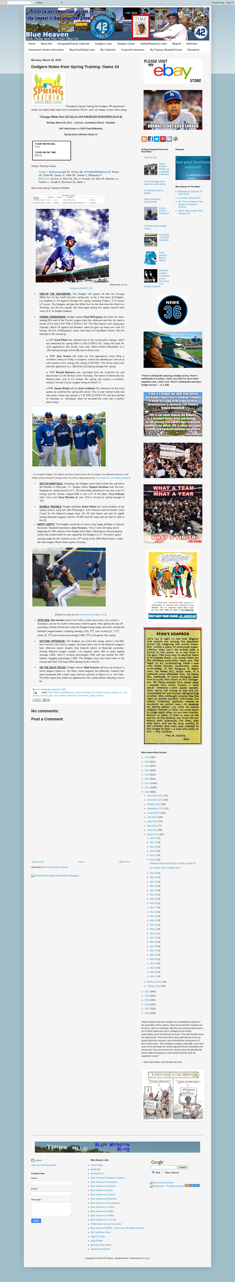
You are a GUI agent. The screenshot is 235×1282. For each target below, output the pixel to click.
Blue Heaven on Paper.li (103, 1194)
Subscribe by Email (100, 1249)
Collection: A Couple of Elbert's (164, 237)
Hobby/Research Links (153, 43)
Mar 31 (154, 838)
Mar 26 (154, 859)
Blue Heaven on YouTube (103, 1220)
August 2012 (153, 813)
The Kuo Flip (150, 157)
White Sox (44, 178)
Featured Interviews (132, 49)
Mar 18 (154, 903)
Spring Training (96, 695)
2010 (147, 996)
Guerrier (107, 692)
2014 (147, 783)
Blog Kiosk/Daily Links (82, 49)
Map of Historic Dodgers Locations (108, 1178)
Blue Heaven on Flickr (102, 1190)
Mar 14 (154, 920)
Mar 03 (154, 968)
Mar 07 (154, 950)
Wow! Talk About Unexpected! (152, 200)
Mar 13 (154, 925)
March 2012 (153, 834)
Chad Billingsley (67, 692)
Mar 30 (154, 842)
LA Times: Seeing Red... (190, 198)
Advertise (191, 43)
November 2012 (155, 800)
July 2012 (152, 817)
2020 (147, 757)
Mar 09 (154, 942)
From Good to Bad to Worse (163, 256)
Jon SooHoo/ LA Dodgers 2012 (92, 614)
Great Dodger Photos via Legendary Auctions (164, 169)
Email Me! (96, 1169)
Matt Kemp (72, 695)
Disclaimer (193, 49)
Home (31, 43)
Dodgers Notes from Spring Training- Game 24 (172, 863)
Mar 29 (154, 847)
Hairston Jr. (117, 692)
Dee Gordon (96, 692)
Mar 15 (154, 916)
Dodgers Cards (126, 43)
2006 (147, 1013)
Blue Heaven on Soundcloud (105, 1203)
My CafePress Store (101, 1232)
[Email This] (34, 700)
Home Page (97, 1165)
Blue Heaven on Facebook (104, 1182)
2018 (147, 766)
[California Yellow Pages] (192, 1186)
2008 (147, 1004)
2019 (147, 762)
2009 (147, 1000)
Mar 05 (154, 959)
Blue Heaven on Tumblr (102, 1207)
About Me (46, 43)
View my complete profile (43, 1165)
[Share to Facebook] (45, 700)
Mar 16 (154, 912)
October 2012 (154, 804)
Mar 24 (154, 877)
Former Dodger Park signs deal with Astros (155, 182)
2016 (147, 774)
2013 (147, 787)
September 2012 (155, 808)
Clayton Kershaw (82, 692)
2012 (147, 792)
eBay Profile (97, 1240)
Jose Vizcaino (46, 695)
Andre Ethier (53, 692)
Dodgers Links (103, 43)
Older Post (124, 862)
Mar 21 (154, 890)
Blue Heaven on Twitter (102, 1215)
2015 (147, 779)
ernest (39, 689)
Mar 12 (154, 929)
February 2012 (154, 982)
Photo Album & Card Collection (106, 1224)
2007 (147, 1008)
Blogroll (176, 43)
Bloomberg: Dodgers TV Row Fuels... (190, 192)
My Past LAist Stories (101, 1245)
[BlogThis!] (38, 700)
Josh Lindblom (60, 695)
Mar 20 (154, 894)
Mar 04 (154, 963)
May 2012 (152, 826)
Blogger (146, 1258)
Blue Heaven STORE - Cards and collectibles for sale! (117, 1228)
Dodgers (43, 172)
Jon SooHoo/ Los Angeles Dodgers (113, 478)
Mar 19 (154, 899)
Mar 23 (154, 881)
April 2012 (152, 830)
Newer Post (38, 862)
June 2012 (152, 821)
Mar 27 (154, 855)
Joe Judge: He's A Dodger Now (164, 868)
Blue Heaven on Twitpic (102, 1211)
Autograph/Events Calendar (73, 43)
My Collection (108, 49)
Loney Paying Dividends (164, 211)
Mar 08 (154, 946)
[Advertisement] (80, 830)
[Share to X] (41, 700)
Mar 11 (153, 933)
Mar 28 (154, 851)
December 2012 (155, 795)
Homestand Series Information (46, 49)
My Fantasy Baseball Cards (166, 49)
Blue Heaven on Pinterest (103, 1199)
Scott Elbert (83, 695)
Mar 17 (154, 907)
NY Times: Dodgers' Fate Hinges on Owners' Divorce (190, 204)
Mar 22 (154, 886)
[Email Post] (35, 692)
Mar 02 (154, 972)
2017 (147, 770)
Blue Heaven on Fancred (103, 1186)
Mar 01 (154, 976)
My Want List (97, 1173)
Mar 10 (154, 937)
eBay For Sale (98, 1236)
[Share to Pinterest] (48, 700)
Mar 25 (154, 873)
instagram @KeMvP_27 (80, 288)
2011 (147, 991)
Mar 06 (154, 955)
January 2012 (154, 986)
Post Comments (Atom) (56, 867)
